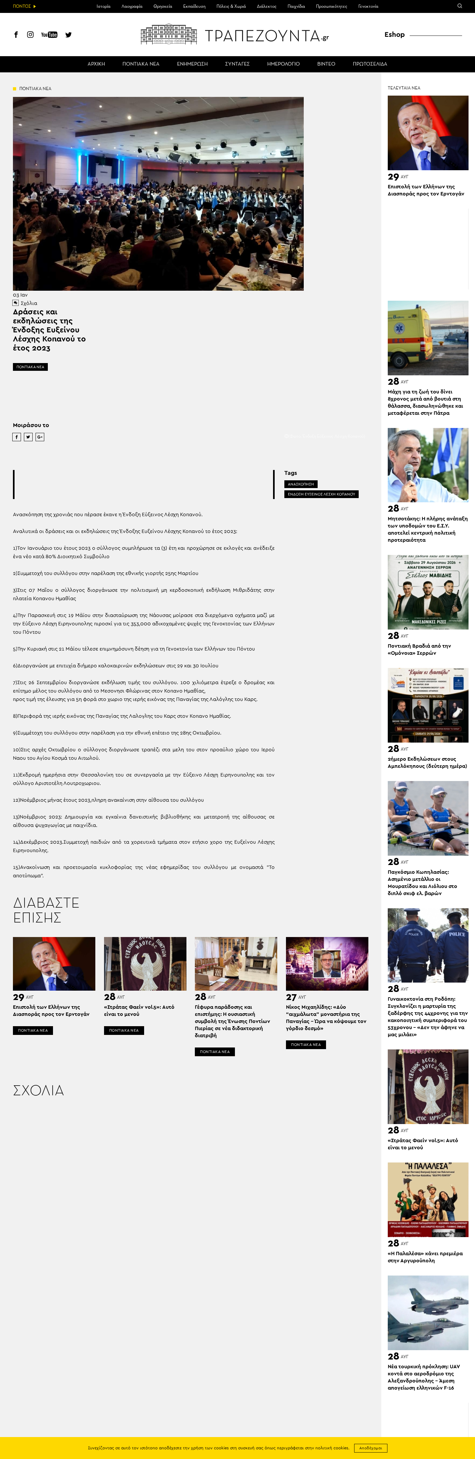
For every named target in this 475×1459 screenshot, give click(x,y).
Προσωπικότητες (331, 6)
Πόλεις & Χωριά (231, 6)
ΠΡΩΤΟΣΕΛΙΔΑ (370, 64)
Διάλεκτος (267, 6)
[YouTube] (49, 35)
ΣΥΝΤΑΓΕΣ (237, 64)
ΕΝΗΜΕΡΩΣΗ (192, 64)
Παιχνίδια (296, 6)
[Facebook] (16, 35)
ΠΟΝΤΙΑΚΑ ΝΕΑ (141, 64)
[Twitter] (68, 35)
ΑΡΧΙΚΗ (96, 64)
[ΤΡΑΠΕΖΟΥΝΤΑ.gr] (237, 34)
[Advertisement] (143, 484)
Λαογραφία (131, 6)
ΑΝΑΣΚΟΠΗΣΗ (301, 484)
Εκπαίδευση (194, 6)
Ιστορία (104, 6)
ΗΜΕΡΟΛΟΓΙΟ (283, 64)
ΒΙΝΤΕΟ (326, 64)
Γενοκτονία (368, 6)
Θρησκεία (162, 6)
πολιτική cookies (331, 1448)
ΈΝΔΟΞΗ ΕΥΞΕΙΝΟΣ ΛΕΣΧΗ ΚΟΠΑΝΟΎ (321, 494)
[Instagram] (30, 35)
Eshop (395, 34)
